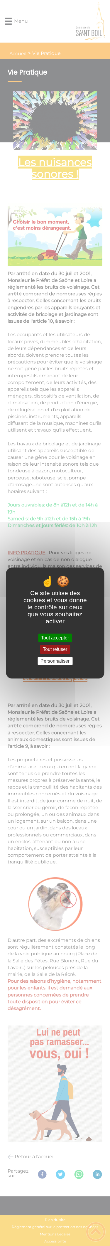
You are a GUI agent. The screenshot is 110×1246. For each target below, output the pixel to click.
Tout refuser (55, 649)
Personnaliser (55, 661)
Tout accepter (55, 637)
